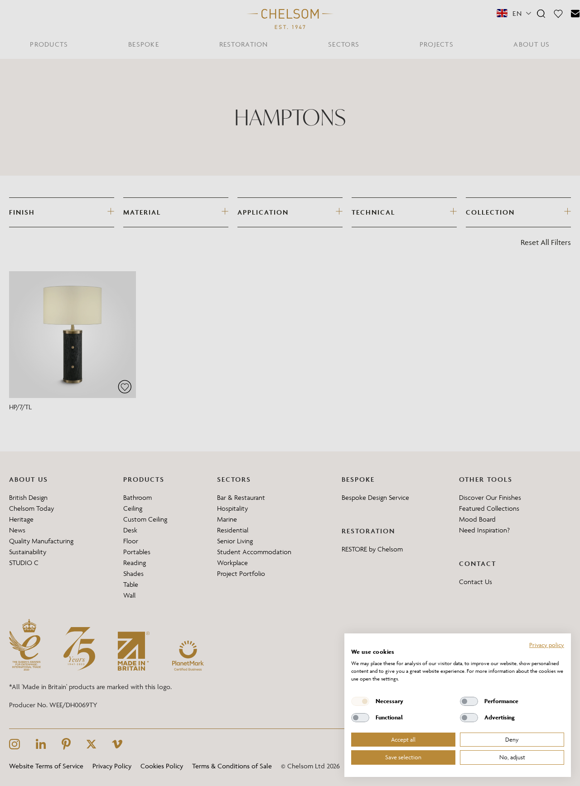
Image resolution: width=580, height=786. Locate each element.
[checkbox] (360, 701)
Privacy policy (546, 644)
